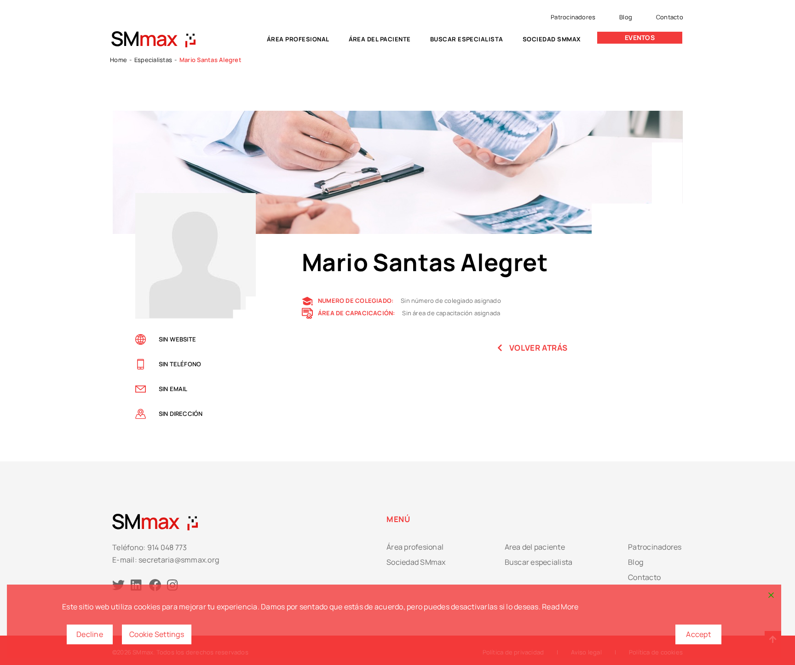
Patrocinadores (573, 17)
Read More (560, 607)
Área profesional (298, 39)
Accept (698, 634)
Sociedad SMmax (552, 39)
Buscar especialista (466, 39)
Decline (89, 634)
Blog (625, 17)
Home (118, 60)
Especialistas (153, 60)
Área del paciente (380, 39)
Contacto (669, 17)
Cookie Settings (156, 634)
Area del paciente (535, 547)
